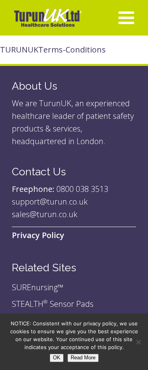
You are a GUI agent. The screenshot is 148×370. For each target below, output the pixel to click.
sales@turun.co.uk (44, 214)
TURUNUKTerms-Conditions (53, 49)
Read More (83, 358)
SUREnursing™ (37, 287)
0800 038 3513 (82, 189)
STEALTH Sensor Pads (53, 304)
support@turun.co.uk (51, 201)
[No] (138, 342)
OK (56, 358)
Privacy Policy (38, 235)
